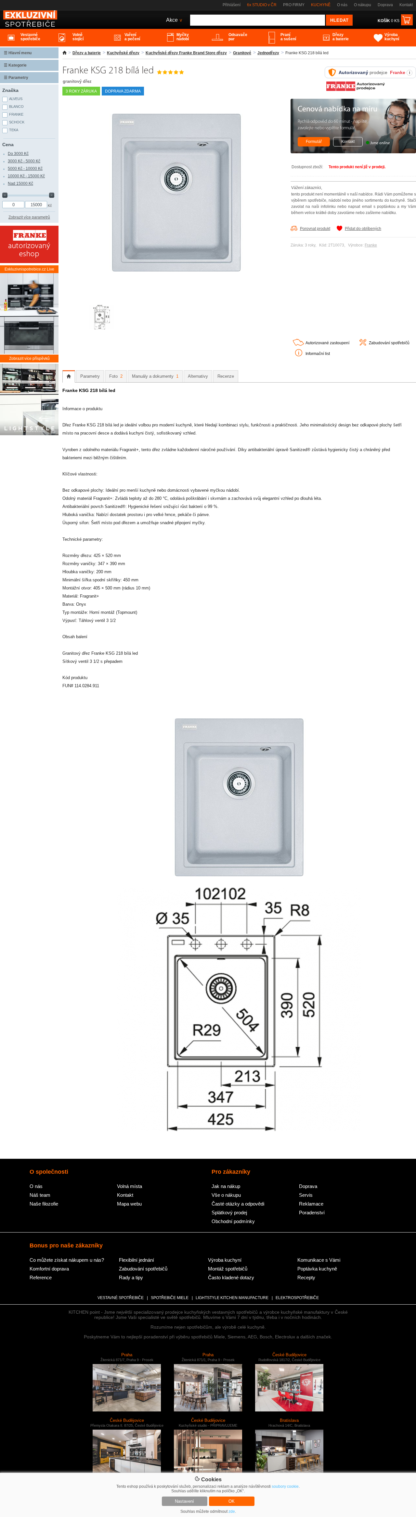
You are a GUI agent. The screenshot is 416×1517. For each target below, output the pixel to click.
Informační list (318, 353)
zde (231, 1511)
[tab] (68, 376)
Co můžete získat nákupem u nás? (67, 1260)
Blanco (16, 106)
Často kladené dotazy (231, 1277)
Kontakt (406, 5)
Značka (10, 90)
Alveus (15, 99)
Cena (8, 144)
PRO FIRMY (294, 5)
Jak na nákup (226, 1186)
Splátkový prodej (229, 1212)
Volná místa (129, 1186)
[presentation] (69, 376)
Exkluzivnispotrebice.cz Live (29, 269)
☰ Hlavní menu (18, 53)
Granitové (242, 53)
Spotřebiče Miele (169, 1298)
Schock (16, 122)
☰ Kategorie (15, 65)
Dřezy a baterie (86, 53)
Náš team (40, 1195)
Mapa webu (129, 1204)
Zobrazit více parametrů (29, 217)
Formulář (314, 141)
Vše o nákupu (226, 1195)
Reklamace (311, 1204)
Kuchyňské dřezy (123, 53)
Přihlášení (231, 5)
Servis (306, 1195)
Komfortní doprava (49, 1268)
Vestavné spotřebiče (121, 1298)
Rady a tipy (131, 1277)
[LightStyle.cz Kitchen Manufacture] (29, 400)
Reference (41, 1277)
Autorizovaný (353, 72)
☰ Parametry (16, 77)
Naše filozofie (44, 1204)
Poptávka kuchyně (317, 1268)
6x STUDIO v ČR (262, 5)
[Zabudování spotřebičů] (362, 344)
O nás (342, 5)
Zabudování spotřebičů (389, 343)
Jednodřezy (268, 53)
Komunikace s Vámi (318, 1260)
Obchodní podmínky (233, 1221)
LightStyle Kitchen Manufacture (232, 1298)
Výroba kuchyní (224, 1260)
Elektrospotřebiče (297, 1298)
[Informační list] (298, 355)
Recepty (306, 1277)
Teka (13, 130)
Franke (371, 245)
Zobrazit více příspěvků (29, 358)
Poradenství (312, 1212)
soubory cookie (285, 1486)
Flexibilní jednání (136, 1260)
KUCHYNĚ (321, 5)
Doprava (385, 5)
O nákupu (362, 5)
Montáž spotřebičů (227, 1268)
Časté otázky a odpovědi (238, 1204)
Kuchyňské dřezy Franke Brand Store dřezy (186, 53)
